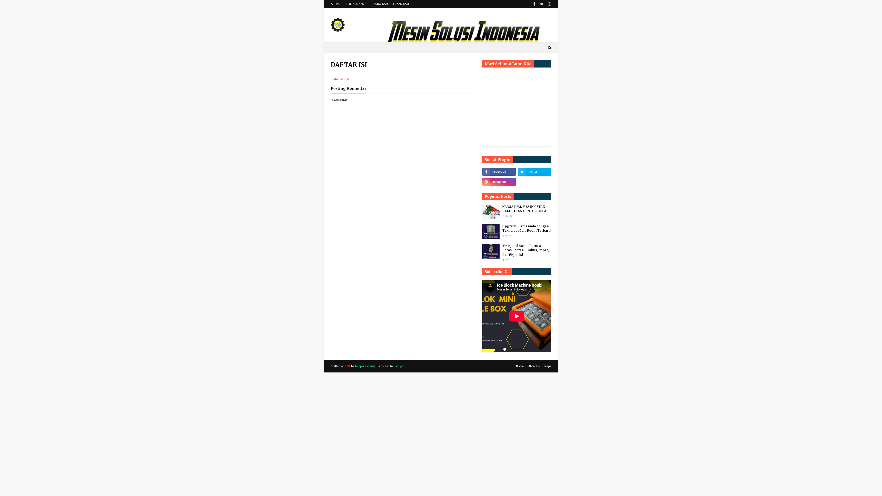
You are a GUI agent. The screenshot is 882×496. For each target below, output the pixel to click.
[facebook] (534, 4)
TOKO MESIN (340, 79)
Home (520, 366)
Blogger (399, 366)
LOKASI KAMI (401, 4)
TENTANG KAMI (355, 4)
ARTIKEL (336, 4)
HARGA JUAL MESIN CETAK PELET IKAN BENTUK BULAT (525, 209)
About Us (534, 366)
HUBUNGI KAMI (379, 4)
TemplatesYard (364, 366)
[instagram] (549, 4)
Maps (547, 366)
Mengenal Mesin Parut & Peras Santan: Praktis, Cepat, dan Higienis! (525, 250)
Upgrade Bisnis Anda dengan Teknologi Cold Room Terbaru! (526, 228)
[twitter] (542, 4)
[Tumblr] (534, 182)
